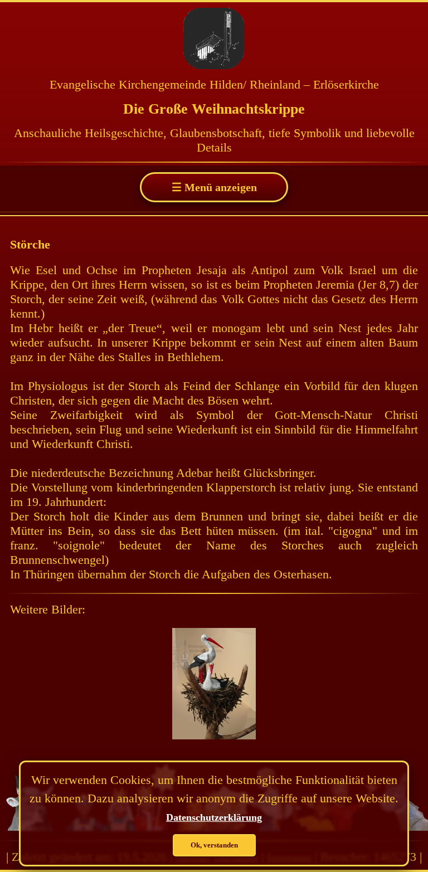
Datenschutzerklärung (214, 817)
